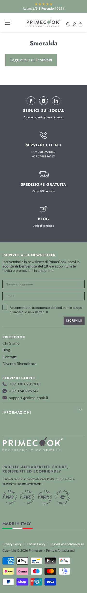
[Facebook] (31, 100)
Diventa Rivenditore (19, 363)
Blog (6, 349)
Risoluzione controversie (67, 544)
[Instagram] (43, 100)
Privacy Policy (12, 544)
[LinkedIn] (56, 100)
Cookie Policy (36, 544)
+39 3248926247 (43, 156)
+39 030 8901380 (43, 152)
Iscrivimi (74, 320)
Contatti (9, 356)
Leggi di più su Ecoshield (31, 59)
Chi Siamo (11, 343)
